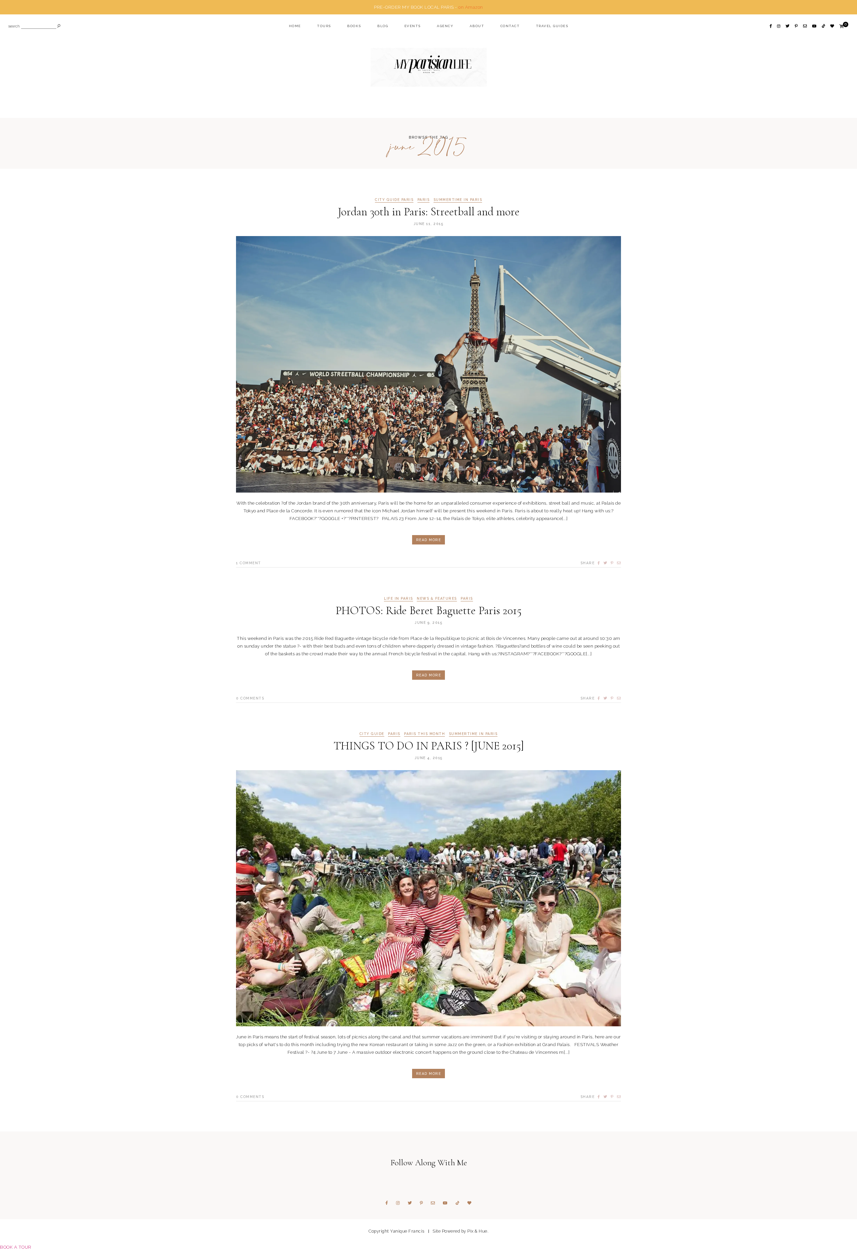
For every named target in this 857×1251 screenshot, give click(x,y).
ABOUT (477, 26)
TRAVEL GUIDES (552, 26)
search (14, 26)
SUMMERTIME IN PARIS (458, 200)
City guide (372, 734)
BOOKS (354, 26)
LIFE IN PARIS (398, 598)
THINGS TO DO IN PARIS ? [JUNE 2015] (428, 746)
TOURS (324, 26)
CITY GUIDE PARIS (394, 200)
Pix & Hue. (477, 1231)
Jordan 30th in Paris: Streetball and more (429, 212)
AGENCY (445, 26)
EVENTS (412, 26)
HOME (295, 26)
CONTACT (510, 26)
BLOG (382, 26)
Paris (423, 200)
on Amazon (470, 7)
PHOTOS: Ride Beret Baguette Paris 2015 (428, 610)
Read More (428, 540)
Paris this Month (424, 734)
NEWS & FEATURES (437, 598)
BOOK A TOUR (15, 1247)
